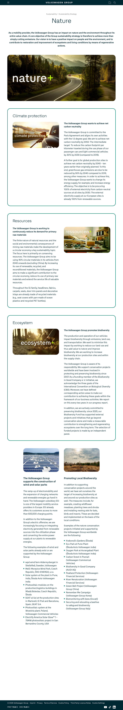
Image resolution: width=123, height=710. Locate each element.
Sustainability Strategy (68, 14)
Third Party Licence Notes (81, 703)
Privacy (40, 703)
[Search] (115, 2)
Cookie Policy (63, 703)
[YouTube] (105, 707)
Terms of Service (50, 703)
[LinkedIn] (114, 707)
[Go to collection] (109, 2)
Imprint (32, 703)
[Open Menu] (9, 2)
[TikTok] (110, 707)
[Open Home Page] (59, 2)
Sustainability (51, 14)
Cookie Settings (98, 703)
